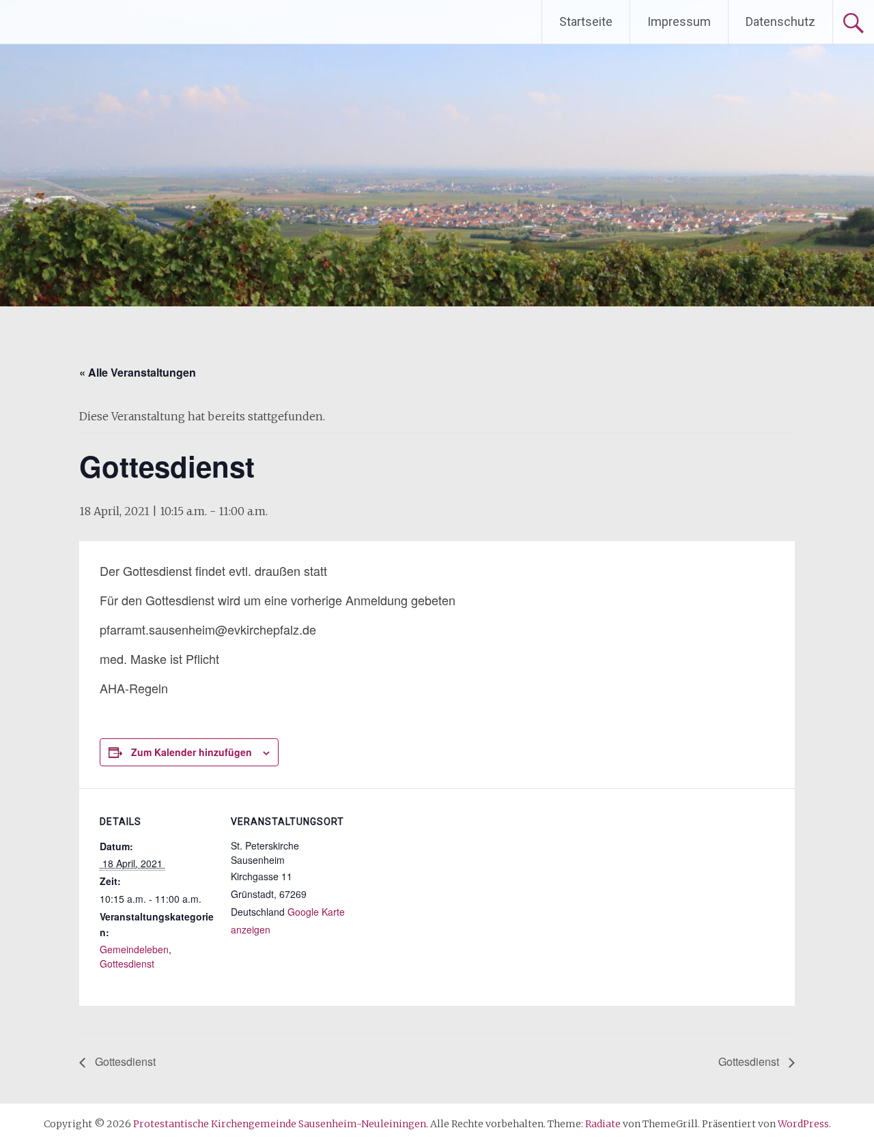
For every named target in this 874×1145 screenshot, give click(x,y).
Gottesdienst (127, 963)
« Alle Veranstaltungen (137, 372)
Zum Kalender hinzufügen (191, 752)
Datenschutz (780, 21)
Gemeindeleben (134, 949)
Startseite (585, 21)
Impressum (679, 21)
